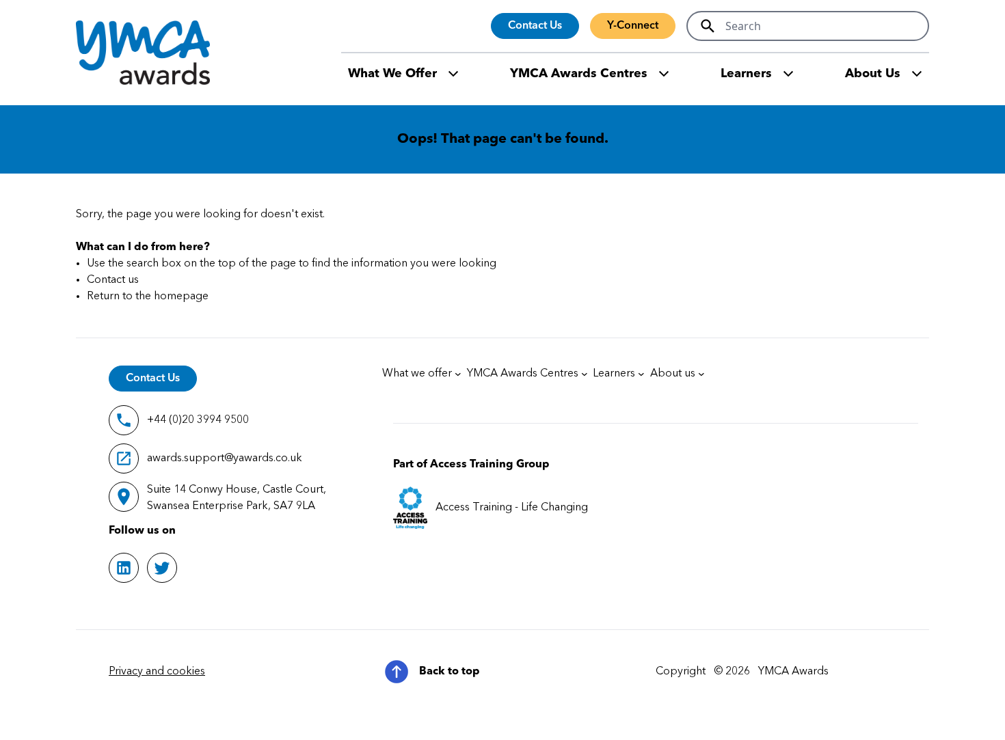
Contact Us (535, 25)
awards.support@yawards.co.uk (224, 458)
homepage (181, 296)
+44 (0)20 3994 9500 (198, 420)
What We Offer (392, 74)
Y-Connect (632, 25)
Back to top (449, 671)
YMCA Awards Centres (578, 74)
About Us (872, 74)
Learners (746, 74)
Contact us (113, 280)
